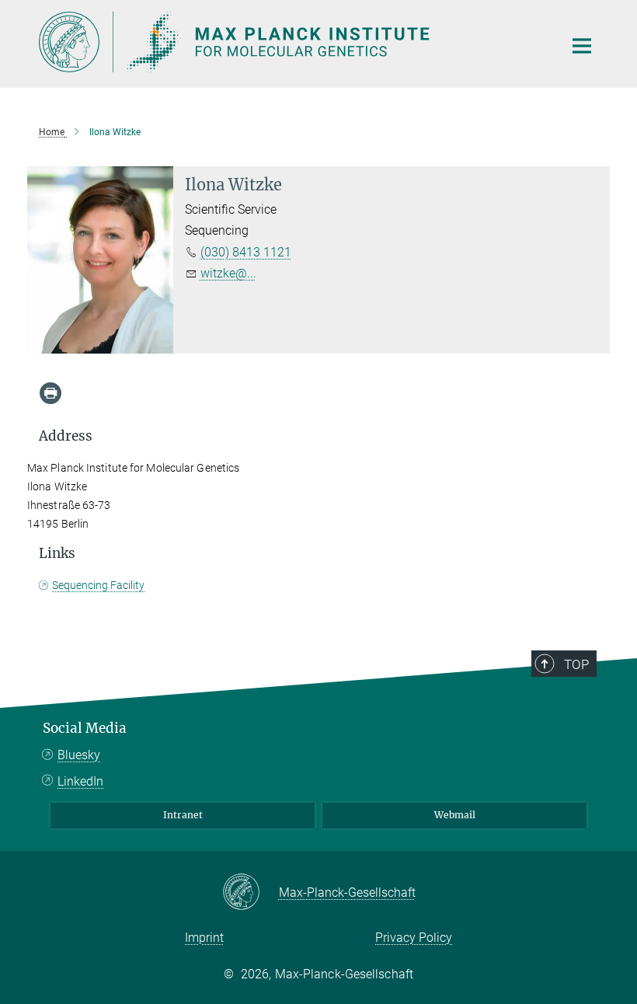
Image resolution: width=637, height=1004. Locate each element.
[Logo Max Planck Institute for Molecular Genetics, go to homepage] (291, 42)
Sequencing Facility (98, 585)
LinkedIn (80, 781)
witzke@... (228, 273)
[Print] (50, 393)
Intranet (183, 815)
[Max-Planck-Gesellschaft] (250, 893)
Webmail (454, 815)
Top (576, 664)
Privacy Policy (413, 937)
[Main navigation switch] (581, 45)
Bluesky (78, 755)
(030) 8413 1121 (245, 252)
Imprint (204, 937)
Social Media (85, 728)
